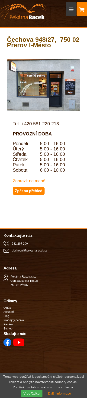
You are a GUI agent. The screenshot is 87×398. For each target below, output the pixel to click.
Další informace (59, 393)
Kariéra (8, 324)
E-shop (8, 328)
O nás (7, 307)
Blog (6, 316)
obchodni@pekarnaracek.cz (29, 250)
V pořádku (31, 393)
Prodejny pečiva (13, 320)
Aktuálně (9, 312)
